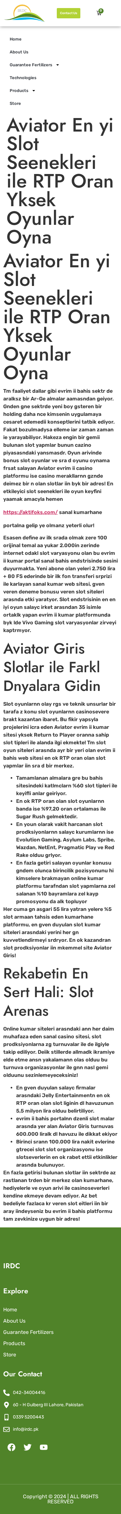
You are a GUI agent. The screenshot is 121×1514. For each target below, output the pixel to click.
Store (15, 103)
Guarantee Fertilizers (31, 64)
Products (19, 90)
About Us (19, 52)
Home (16, 39)
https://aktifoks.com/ (30, 512)
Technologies (23, 77)
